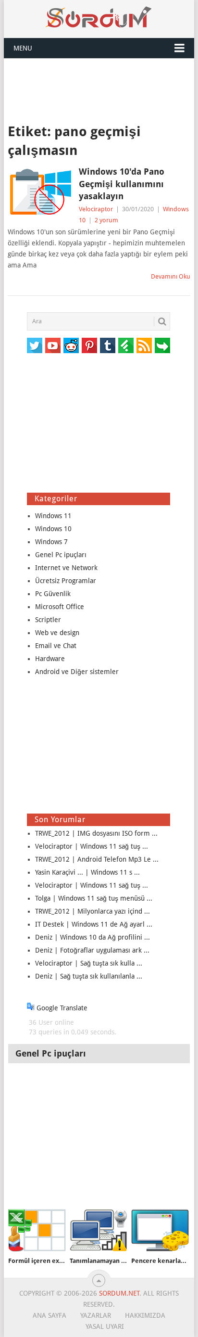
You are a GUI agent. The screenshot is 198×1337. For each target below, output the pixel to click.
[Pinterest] (89, 345)
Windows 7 (51, 542)
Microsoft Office (59, 607)
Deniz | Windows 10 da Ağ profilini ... (92, 937)
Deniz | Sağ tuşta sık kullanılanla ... (88, 976)
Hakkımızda (145, 1315)
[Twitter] (34, 345)
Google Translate (61, 1008)
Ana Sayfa (49, 1315)
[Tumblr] (107, 345)
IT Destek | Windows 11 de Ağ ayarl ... (93, 924)
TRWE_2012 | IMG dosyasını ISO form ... (96, 833)
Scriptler (48, 620)
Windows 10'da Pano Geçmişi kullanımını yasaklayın (121, 183)
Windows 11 (53, 516)
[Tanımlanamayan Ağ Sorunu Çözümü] (98, 1230)
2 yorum (106, 220)
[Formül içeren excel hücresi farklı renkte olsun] (37, 1230)
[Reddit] (71, 345)
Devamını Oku (170, 276)
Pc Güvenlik (53, 594)
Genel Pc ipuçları (61, 555)
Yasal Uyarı (105, 1326)
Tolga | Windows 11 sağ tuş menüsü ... (93, 898)
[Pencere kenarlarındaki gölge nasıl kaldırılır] (160, 1230)
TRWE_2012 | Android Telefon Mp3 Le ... (97, 859)
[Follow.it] (162, 345)
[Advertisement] (99, 90)
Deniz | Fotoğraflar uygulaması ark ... (92, 950)
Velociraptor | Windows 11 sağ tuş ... (91, 846)
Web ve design (57, 633)
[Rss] (144, 345)
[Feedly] (126, 345)
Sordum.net (119, 1293)
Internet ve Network (66, 568)
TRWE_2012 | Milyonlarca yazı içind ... (92, 911)
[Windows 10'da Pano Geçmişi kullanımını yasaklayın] (41, 191)
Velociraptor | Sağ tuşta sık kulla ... (88, 963)
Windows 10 (53, 529)
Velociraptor (96, 209)
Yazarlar (95, 1315)
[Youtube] (53, 345)
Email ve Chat (55, 645)
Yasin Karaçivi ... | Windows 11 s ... (87, 872)
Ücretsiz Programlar (65, 581)
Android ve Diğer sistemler (77, 671)
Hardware (50, 658)
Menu (22, 48)
